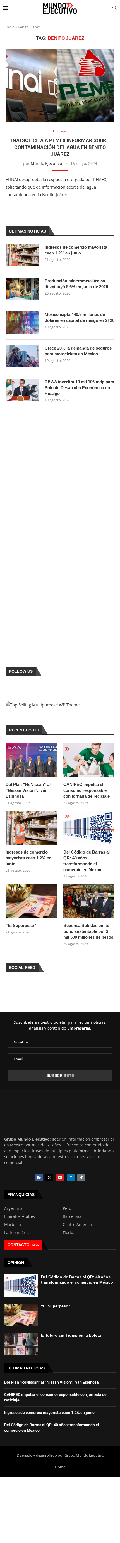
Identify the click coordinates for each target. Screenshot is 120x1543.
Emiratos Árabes (19, 1216)
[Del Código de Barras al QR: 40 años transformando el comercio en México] (88, 828)
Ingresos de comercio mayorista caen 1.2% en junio (76, 250)
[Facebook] (39, 1177)
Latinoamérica (17, 1233)
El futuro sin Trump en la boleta (71, 1335)
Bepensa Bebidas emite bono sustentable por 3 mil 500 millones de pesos (88, 931)
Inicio (10, 26)
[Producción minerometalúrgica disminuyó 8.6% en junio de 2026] (22, 289)
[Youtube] (60, 1177)
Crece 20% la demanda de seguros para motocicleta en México (78, 351)
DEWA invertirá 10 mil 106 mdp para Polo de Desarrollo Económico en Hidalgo (79, 387)
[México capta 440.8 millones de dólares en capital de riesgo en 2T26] (22, 322)
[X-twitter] (49, 1177)
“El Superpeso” (21, 925)
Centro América (77, 1225)
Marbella (12, 1225)
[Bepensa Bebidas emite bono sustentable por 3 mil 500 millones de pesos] (88, 901)
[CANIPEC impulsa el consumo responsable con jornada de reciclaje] (88, 760)
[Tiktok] (81, 1177)
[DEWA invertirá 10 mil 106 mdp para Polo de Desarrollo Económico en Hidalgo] (22, 390)
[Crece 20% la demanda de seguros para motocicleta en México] (22, 356)
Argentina (13, 1208)
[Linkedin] (71, 1177)
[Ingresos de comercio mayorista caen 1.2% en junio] (22, 255)
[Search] (114, 8)
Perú (67, 1208)
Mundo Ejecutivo (46, 163)
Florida (69, 1233)
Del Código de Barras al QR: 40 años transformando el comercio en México (86, 861)
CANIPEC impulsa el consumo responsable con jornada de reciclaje (86, 790)
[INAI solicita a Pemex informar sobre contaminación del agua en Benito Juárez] (60, 85)
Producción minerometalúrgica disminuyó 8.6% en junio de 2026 (76, 283)
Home (60, 1466)
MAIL (35, 1244)
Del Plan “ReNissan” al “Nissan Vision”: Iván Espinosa (28, 790)
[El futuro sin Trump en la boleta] (21, 1344)
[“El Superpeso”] (31, 901)
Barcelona (72, 1216)
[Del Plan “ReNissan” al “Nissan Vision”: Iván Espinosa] (31, 760)
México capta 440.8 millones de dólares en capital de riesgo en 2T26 (79, 317)
